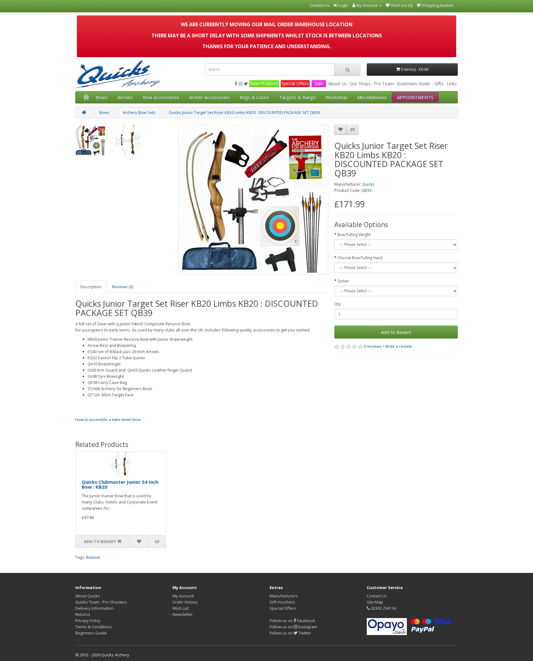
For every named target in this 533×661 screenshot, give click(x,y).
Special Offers (295, 83)
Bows (102, 97)
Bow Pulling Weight (353, 234)
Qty (337, 304)
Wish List (180, 608)
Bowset (93, 557)
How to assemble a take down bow (108, 419)
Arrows (125, 97)
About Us (337, 83)
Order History (185, 602)
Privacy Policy (88, 620)
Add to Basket (396, 332)
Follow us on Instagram (293, 626)
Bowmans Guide (413, 83)
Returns (82, 614)
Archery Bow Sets (139, 112)
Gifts (439, 83)
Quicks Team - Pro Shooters (101, 602)
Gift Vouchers (282, 602)
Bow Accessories (161, 97)
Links (452, 83)
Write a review (398, 346)
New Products (264, 83)
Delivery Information (94, 608)
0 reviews (373, 346)
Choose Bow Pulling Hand (359, 257)
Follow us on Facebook (292, 620)
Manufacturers (284, 596)
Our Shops (360, 83)
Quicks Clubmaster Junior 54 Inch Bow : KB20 (120, 484)
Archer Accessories (209, 97)
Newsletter (182, 614)
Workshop (336, 97)
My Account (183, 596)
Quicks (368, 184)
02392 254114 (383, 608)
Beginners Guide (91, 633)
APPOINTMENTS (415, 97)
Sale (319, 83)
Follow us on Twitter (290, 633)
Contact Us (377, 596)
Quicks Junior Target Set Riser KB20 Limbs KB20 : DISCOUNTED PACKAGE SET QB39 (244, 112)
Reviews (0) (122, 286)
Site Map (375, 602)
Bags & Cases (254, 97)
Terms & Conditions (93, 626)
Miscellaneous (372, 97)
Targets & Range (297, 97)
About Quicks (87, 596)
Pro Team (384, 83)
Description (90, 286)
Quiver (343, 281)
